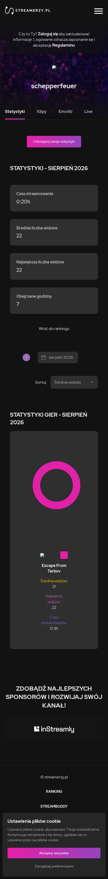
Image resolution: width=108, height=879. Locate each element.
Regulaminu (63, 45)
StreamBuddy (54, 806)
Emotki (65, 111)
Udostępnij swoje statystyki (54, 141)
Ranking (54, 791)
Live (88, 111)
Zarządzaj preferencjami (54, 866)
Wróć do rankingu (54, 328)
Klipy (41, 111)
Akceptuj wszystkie (54, 853)
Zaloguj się (48, 34)
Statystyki (15, 111)
